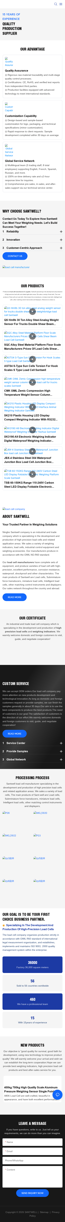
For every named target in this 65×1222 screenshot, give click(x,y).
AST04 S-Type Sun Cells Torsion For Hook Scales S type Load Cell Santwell (31, 368)
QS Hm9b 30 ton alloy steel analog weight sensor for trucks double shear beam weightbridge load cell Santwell (31, 322)
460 (32, 999)
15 (32, 1018)
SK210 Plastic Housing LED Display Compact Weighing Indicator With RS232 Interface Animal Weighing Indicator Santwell (32, 418)
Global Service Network (19, 161)
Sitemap (43, 1212)
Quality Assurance (16, 70)
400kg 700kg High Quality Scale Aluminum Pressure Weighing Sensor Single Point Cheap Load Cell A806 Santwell (31, 1090)
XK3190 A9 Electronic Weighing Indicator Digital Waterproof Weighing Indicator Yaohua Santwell (30, 439)
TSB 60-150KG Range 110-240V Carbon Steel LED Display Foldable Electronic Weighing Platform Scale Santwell (29, 485)
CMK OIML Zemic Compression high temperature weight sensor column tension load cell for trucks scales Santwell (27, 393)
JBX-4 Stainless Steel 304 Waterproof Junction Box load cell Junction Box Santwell (28, 460)
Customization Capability (21, 116)
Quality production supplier (12, 29)
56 (32, 981)
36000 (32, 962)
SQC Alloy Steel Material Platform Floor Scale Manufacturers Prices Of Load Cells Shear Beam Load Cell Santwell (32, 347)
